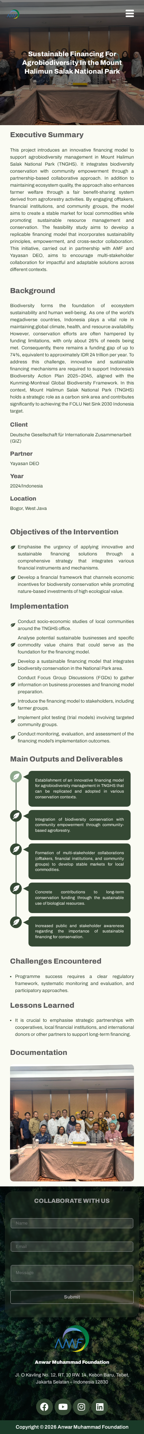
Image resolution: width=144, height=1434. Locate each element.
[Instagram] (81, 1407)
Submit (72, 1296)
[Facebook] (44, 1407)
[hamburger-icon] (129, 14)
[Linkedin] (99, 1407)
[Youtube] (63, 1407)
